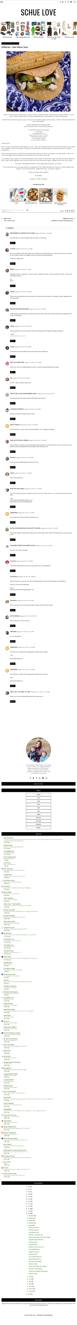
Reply (13, 243)
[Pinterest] (36, 778)
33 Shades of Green (9, 1156)
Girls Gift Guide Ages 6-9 (10, 1040)
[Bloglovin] (43, 778)
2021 (29, 1191)
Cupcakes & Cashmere (10, 986)
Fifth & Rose (7, 1050)
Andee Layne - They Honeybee (12, 904)
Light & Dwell (7, 1121)
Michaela (13, 600)
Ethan (38, 808)
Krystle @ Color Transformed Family (23, 393)
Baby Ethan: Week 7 (33, 1254)
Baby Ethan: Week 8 (33, 1242)
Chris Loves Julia (8, 869)
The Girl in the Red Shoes (11, 1039)
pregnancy (38, 824)
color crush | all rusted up (11, 899)
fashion (38, 794)
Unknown (13, 513)
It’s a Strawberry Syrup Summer (12, 940)
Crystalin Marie (8, 962)
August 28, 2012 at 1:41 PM (44, 545)
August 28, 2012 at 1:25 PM (26, 512)
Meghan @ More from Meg (19, 309)
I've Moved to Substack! (10, 987)
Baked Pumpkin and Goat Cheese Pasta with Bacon (17, 1157)
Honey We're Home (9, 880)
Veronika (13, 631)
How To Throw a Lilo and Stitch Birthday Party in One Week (20, 934)
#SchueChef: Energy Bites (31, 203)
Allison (13, 561)
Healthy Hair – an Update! (10, 1005)
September (31, 1223)
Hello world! (7, 1052)
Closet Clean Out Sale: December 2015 (14, 1175)
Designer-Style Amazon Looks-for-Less (14, 876)
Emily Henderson (8, 838)
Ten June (6, 1168)
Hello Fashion (7, 957)
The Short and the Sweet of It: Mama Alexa (38, 1271)
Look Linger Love (8, 945)
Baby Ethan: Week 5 (33, 1273)
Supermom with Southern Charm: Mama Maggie (39, 1237)
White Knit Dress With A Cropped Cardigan (15, 1069)
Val (11, 378)
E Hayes (12, 249)
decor (38, 801)
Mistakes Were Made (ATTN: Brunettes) (14, 917)
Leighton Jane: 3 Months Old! (11, 1116)
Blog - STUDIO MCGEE (10, 1091)
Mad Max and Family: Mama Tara (36, 1247)
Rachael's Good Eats (9, 910)
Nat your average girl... (10, 1132)
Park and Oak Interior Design (12, 1033)
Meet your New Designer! (10, 1022)
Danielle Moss (8, 933)
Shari (12, 473)
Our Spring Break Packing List (12, 976)
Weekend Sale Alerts (9, 858)
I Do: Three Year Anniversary (35, 1256)
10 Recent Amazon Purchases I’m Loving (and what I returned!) (20, 958)
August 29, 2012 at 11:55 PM (26, 647)
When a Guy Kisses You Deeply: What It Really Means (18, 981)
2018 (29, 1199)
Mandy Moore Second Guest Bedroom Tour (16, 1151)
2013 (29, 1211)
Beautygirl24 (15, 425)
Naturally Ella (45, 125)
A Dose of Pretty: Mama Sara (35, 1259)
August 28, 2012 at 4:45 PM (25, 600)
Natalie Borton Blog (9, 1009)
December (31, 1215)
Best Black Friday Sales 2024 (11, 993)
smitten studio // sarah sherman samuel (15, 1150)
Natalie (13, 457)
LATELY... (6, 1163)
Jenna (12, 269)
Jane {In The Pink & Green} (19, 440)
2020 (29, 1194)
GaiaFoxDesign (48, 1315)
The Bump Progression (34, 1230)
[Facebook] (30, 778)
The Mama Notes (8, 951)
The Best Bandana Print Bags (11, 923)
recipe (11, 211)
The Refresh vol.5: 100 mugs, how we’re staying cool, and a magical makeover (25, 1110)
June (30, 1279)
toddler (38, 814)
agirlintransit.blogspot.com (17, 336)
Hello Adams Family (9, 921)
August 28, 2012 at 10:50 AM (24, 457)
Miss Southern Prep (17, 362)
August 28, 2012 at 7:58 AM (38, 309)
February (31, 1288)
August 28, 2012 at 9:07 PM (28, 616)
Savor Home (7, 1162)
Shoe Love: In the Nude (34, 1227)
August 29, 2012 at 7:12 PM (25, 631)
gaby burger (7, 1015)
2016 (29, 1204)
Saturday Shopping (9, 852)
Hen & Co (6, 1021)
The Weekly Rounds (9, 946)
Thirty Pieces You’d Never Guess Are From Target (17, 905)
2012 (29, 1213)
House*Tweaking (8, 1103)
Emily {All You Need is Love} (20, 692)
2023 (29, 1187)
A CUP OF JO (7, 863)
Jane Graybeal (8, 1144)
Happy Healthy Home (10, 1127)
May (30, 1281)
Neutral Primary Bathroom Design (13, 970)
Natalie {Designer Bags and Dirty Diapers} (25, 528)
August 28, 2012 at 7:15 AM (23, 269)
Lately (16, 203)
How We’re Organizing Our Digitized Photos (16, 929)
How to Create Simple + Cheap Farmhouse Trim (17, 1169)
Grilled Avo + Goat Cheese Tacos (36, 1235)
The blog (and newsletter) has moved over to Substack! (19, 1011)
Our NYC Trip (7, 1063)
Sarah (12, 292)
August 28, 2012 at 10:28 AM (28, 424)
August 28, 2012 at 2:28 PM (24, 561)
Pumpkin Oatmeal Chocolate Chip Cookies (60, 203)
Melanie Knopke (8, 1086)
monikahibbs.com (9, 998)
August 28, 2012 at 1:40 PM (49, 528)
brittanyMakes (8, 1109)
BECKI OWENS (7, 892)
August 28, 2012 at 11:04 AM (23, 473)
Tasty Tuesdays (42, 179)
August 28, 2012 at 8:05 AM (23, 326)
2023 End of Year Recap (10, 1028)
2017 (29, 1201)
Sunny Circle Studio (9, 1044)
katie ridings (15, 616)
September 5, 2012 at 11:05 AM (40, 692)
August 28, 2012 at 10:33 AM (37, 440)
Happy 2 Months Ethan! (34, 1232)
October (31, 1220)
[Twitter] (33, 778)
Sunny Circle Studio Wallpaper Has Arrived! (15, 1046)
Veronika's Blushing (9, 915)
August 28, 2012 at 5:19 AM (24, 249)
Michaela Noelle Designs (10, 992)
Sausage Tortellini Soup (10, 1075)
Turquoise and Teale (9, 974)
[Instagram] (39, 778)
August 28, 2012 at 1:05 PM (33, 488)
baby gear (38, 817)
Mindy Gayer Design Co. (10, 1027)
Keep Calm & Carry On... (10, 1115)
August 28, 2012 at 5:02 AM (43, 233)
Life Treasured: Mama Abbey (35, 1261)
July (30, 1276)
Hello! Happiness (8, 898)
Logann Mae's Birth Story (10, 1134)
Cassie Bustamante (17, 409)
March (30, 1286)
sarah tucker (7, 1056)
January (31, 1291)
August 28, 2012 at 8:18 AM (21, 378)
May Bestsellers (8, 964)
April (30, 1284)
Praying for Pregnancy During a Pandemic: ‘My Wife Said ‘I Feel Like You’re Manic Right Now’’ (29, 1099)
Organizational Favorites (10, 1122)
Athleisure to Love (9, 999)
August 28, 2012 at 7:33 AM (23, 291)
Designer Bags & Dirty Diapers (12, 1062)
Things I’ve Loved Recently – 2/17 (13, 952)
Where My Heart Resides (10, 1138)
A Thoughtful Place (9, 851)
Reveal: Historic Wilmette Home (12, 1034)
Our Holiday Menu (9, 1081)
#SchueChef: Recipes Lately (46, 203)
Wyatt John (38, 821)
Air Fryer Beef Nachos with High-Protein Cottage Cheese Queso (21, 911)
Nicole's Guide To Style (10, 1173)
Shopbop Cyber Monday (10, 1087)
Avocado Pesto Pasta (33, 1244)
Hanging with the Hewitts (11, 1074)
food (7, 211)
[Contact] (46, 778)
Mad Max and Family (17, 489)
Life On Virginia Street (10, 857)
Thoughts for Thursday (34, 1252)
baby (38, 811)
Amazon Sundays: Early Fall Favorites (14, 847)
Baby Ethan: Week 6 (33, 1264)
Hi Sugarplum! (8, 874)
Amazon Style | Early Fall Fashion (13, 882)
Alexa (12, 347)
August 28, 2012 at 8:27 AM (46, 393)
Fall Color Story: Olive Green (11, 893)
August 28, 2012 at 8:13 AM (33, 362)
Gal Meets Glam (8, 845)
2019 (29, 1196)
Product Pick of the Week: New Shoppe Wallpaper (17, 888)
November (31, 1218)
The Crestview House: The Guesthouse (14, 1093)
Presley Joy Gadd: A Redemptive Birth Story (15, 1140)
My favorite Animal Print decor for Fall (14, 870)
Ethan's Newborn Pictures (34, 1249)
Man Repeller (7, 1097)
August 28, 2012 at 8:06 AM (23, 347)
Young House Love (9, 927)
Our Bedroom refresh (10, 1058)
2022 (29, 1189)
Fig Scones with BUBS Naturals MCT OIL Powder (17, 1128)
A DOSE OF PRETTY (9, 1080)
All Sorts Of (7, 886)
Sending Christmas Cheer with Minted (14, 1146)
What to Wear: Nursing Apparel (35, 1268)
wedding (38, 827)
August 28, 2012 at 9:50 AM (32, 409)
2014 (29, 1208)
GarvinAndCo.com (9, 939)
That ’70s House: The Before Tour (13, 1104)
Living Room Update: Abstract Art (36, 1239)
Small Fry (6, 980)
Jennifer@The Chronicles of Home (22, 233)
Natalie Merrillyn (8, 1003)
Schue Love (38, 12)
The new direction (9, 1017)
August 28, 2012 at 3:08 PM (27, 576)
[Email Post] (27, 209)
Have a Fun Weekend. (9, 864)
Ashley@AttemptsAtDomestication (22, 545)
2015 (29, 1206)
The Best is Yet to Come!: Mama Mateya (37, 1266)
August (30, 1225)
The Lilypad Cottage (9, 968)
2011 (29, 1294)
